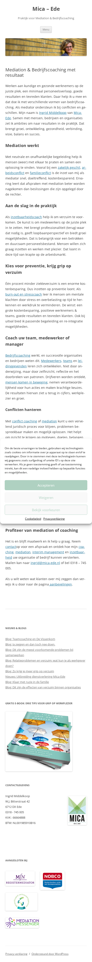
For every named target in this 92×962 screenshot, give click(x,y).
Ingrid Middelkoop (53, 113)
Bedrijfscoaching (17, 355)
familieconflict (40, 173)
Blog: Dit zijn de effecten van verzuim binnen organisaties (43, 687)
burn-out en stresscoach (23, 294)
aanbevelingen (60, 584)
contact (10, 547)
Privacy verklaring (16, 954)
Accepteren (46, 485)
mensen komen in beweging (26, 382)
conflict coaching (24, 421)
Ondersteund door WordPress (50, 954)
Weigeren (46, 497)
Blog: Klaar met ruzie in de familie (27, 682)
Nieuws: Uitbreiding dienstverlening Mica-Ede (35, 677)
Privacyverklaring (54, 519)
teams (67, 361)
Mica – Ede (46, 8)
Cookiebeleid (33, 519)
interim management (48, 552)
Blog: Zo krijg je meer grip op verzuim (29, 671)
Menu (46, 29)
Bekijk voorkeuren (46, 510)
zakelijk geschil (69, 167)
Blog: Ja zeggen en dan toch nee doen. (30, 644)
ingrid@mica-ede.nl (45, 563)
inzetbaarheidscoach (26, 217)
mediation (49, 421)
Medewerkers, (51, 361)
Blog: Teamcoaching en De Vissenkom (30, 639)
